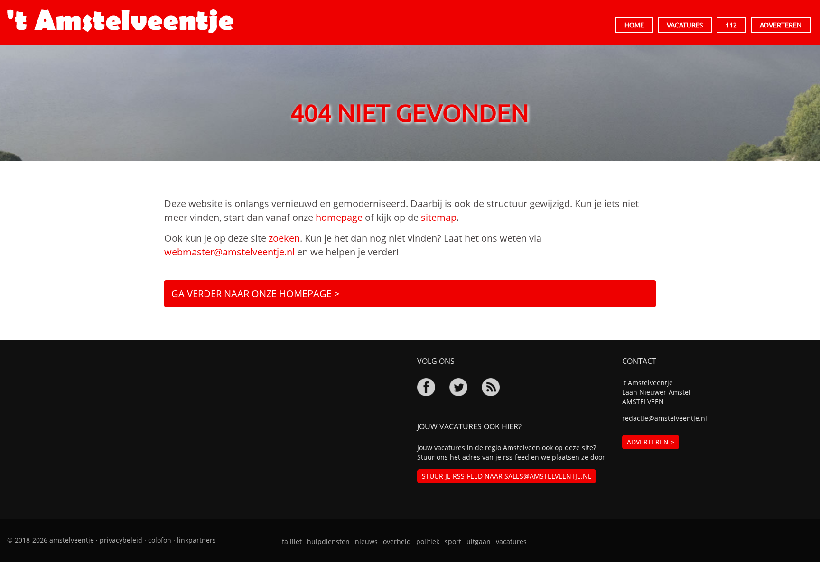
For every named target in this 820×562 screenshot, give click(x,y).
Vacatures (685, 24)
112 (731, 24)
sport (453, 541)
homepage (339, 217)
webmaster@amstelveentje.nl (229, 251)
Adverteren (780, 24)
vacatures (511, 541)
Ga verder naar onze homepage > (255, 293)
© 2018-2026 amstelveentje (50, 539)
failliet (292, 541)
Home (634, 24)
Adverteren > (650, 441)
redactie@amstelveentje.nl (664, 418)
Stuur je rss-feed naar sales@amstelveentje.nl (506, 475)
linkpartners (196, 539)
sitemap (439, 217)
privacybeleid (121, 539)
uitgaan (478, 541)
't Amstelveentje (120, 21)
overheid (397, 541)
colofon (159, 539)
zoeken (284, 238)
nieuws (366, 541)
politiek (427, 541)
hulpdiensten (328, 541)
